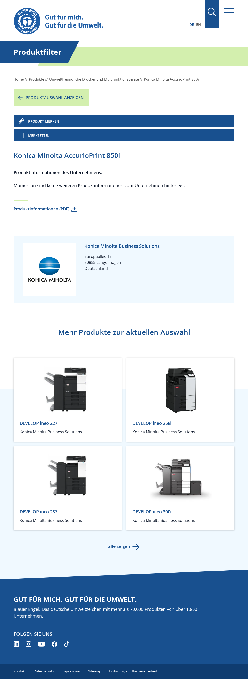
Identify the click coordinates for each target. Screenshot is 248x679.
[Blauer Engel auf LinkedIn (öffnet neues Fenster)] (16, 644)
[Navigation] (229, 12)
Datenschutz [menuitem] (44, 671)
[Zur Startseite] (91, 21)
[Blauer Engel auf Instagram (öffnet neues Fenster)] (28, 644)
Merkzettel (38, 135)
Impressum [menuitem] (71, 671)
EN (198, 24)
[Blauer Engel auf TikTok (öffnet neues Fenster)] (66, 644)
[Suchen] (211, 12)
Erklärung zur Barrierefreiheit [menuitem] (133, 671)
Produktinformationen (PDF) (41, 209)
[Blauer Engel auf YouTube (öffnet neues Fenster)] (41, 644)
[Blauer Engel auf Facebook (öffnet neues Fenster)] (54, 644)
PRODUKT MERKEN (43, 121)
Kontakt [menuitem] (20, 671)
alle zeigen (119, 546)
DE (191, 24)
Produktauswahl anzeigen (55, 97)
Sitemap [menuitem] (94, 671)
